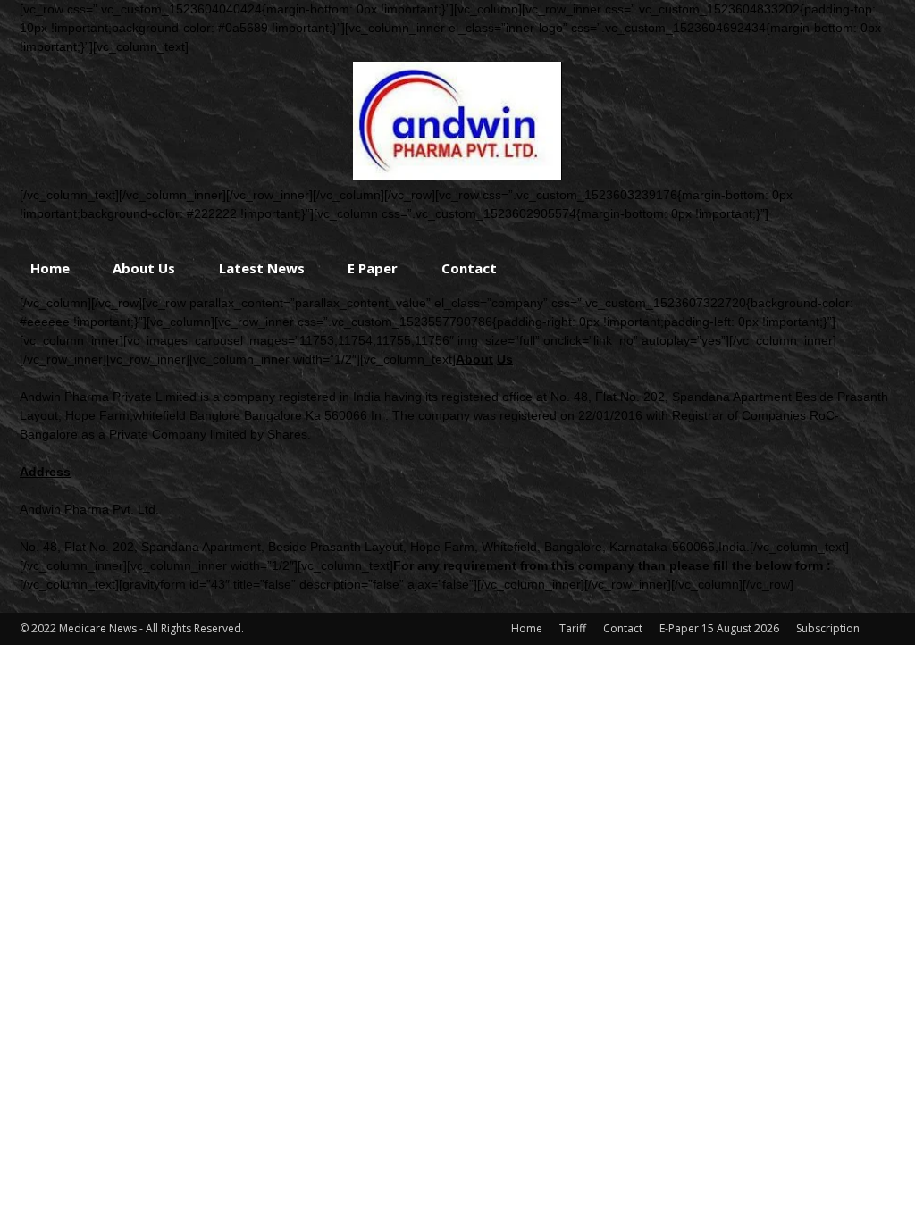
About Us (144, 268)
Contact (469, 268)
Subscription (828, 628)
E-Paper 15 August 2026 (719, 628)
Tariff (572, 628)
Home (50, 268)
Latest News (262, 268)
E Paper (373, 268)
